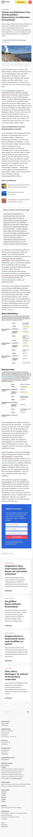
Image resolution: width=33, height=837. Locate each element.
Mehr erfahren (5, 765)
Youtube (3, 796)
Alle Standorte (5, 759)
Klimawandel (6, 9)
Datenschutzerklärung (10, 544)
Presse (3, 823)
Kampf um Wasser (9, 598)
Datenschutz (4, 826)
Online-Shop (4, 754)
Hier (2, 784)
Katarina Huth (7, 40)
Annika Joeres (15, 40)
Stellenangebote (16, 778)
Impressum (4, 825)
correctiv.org (5, 2)
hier (20, 807)
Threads (3, 799)
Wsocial (3, 801)
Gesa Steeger (22, 40)
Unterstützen (20, 2)
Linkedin (3, 794)
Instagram (4, 792)
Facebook (3, 797)
